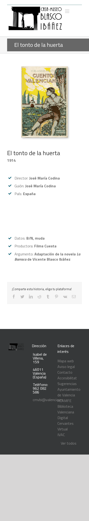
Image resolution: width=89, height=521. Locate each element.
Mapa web (65, 361)
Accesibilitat (67, 378)
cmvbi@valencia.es (48, 400)
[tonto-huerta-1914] (44, 69)
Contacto (64, 372)
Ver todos (68, 443)
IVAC (61, 435)
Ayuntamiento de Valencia (68, 392)
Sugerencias (67, 383)
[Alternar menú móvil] (67, 11)
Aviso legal (66, 366)
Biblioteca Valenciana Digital (65, 411)
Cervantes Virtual (65, 426)
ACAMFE (64, 400)
